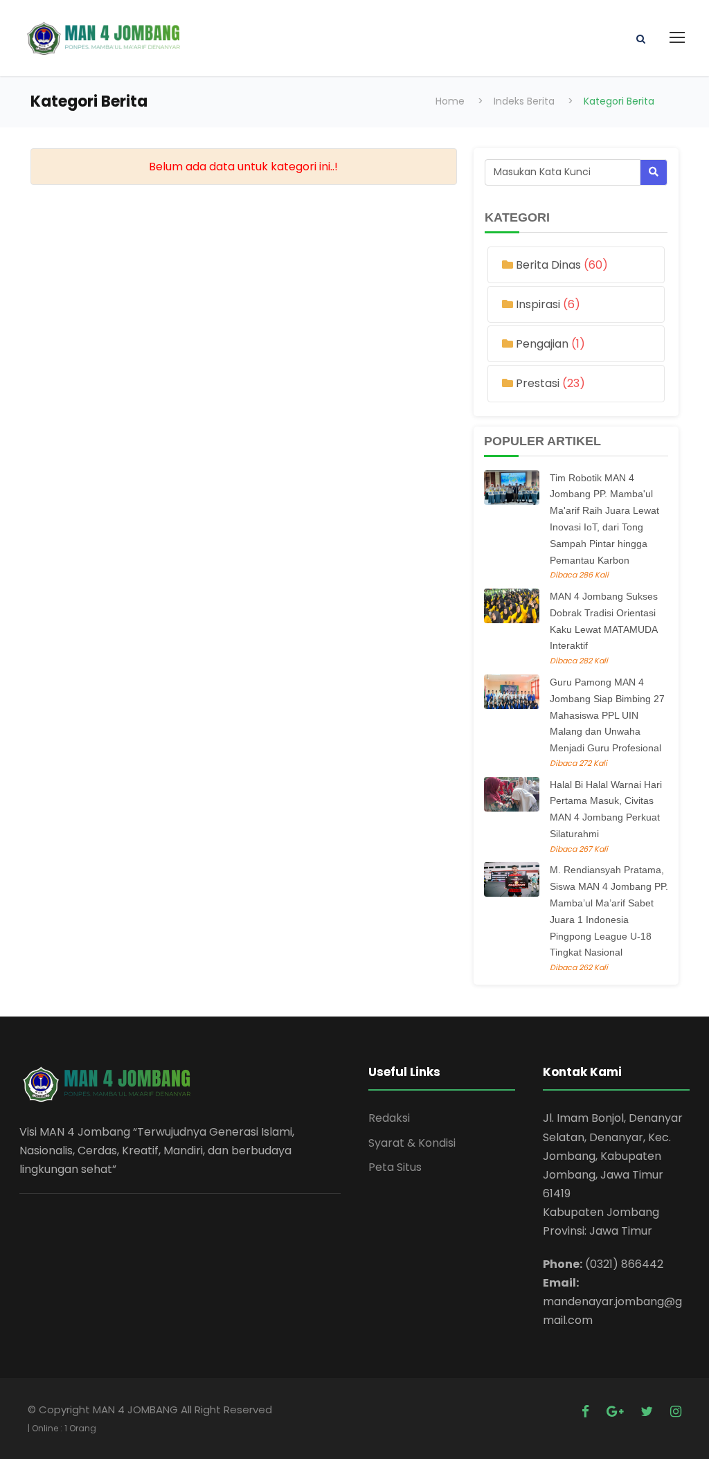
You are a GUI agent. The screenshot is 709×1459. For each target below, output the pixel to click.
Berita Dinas (550, 265)
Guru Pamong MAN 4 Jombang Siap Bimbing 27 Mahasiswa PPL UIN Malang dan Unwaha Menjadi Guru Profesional (607, 715)
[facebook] (587, 1411)
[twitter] (648, 1411)
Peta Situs (395, 1167)
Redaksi (389, 1118)
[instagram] (675, 1411)
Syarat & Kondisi (412, 1143)
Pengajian (543, 344)
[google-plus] (617, 1411)
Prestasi (539, 383)
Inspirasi (539, 304)
